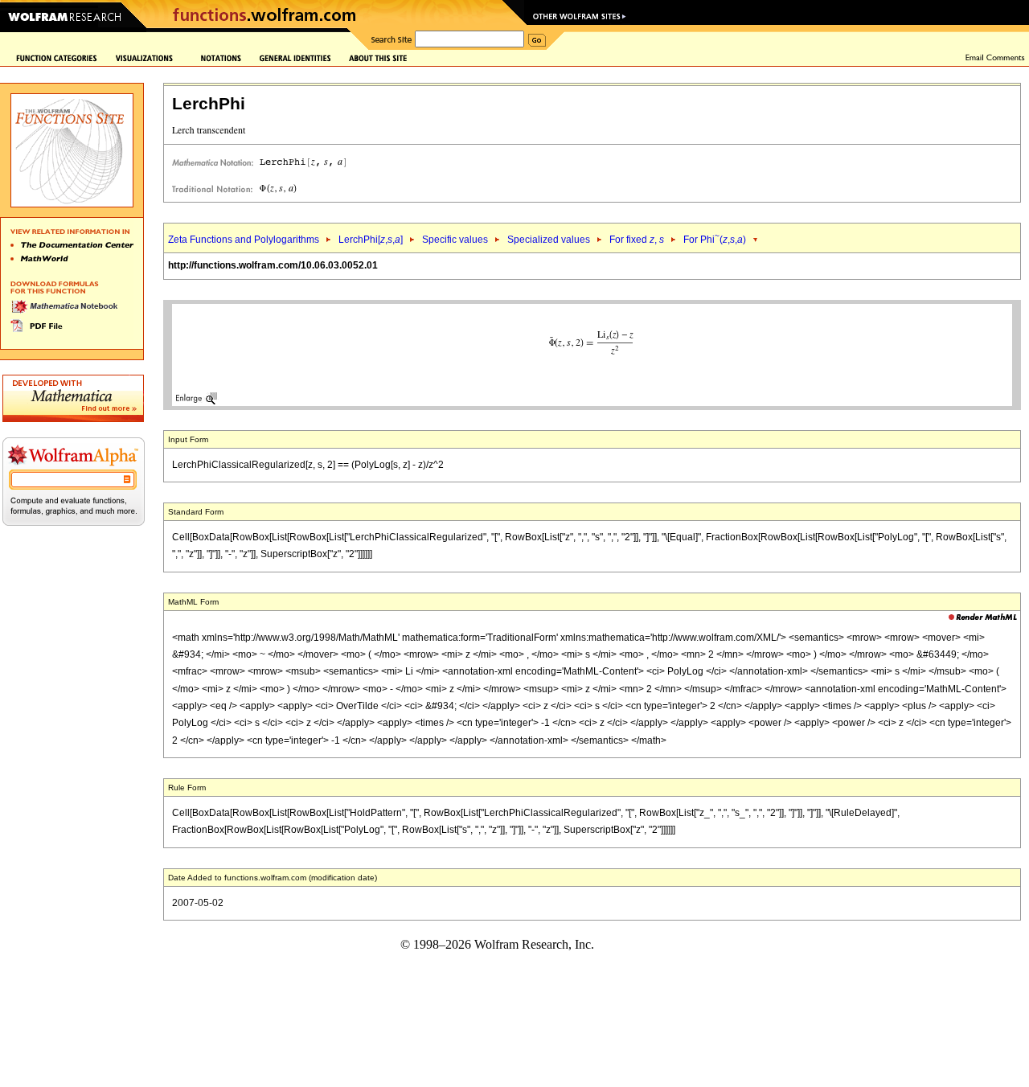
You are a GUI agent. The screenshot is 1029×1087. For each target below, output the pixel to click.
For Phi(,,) (714, 239)
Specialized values (548, 239)
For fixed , (636, 239)
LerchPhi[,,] (370, 239)
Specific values (455, 239)
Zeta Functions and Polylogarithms (243, 239)
